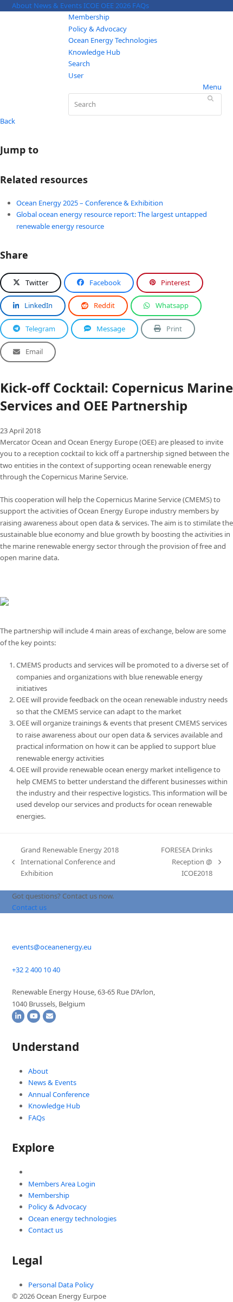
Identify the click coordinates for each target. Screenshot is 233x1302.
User (75, 75)
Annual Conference (58, 1094)
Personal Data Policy (61, 1285)
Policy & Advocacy (97, 29)
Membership (88, 17)
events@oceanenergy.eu (52, 947)
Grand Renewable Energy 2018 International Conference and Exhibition (65, 862)
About (22, 5)
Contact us (45, 1230)
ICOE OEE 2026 (107, 5)
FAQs (140, 5)
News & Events (58, 5)
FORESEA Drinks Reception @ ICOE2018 (180, 862)
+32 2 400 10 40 (36, 969)
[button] (30, 283)
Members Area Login (61, 1184)
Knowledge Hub (94, 52)
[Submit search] (210, 98)
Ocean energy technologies (72, 1218)
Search (79, 63)
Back (7, 121)
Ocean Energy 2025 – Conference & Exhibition (89, 203)
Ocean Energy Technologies (112, 40)
